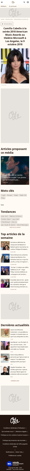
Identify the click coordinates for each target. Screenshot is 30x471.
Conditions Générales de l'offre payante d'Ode (15, 445)
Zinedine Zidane (5, 219)
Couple (3, 195)
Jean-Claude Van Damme (8, 225)
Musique (9, 195)
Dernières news (9, 19)
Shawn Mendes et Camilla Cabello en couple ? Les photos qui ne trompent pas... (14, 177)
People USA (23, 195)
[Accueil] (13, 2)
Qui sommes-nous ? (8, 431)
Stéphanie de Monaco (16, 216)
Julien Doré (4, 216)
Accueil (2, 19)
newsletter (28, 2)
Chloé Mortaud (5, 222)
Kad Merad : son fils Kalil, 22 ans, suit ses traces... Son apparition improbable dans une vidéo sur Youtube (19, 345)
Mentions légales (21, 431)
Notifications (10, 452)
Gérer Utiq (19, 452)
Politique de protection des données (14, 440)
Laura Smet (15, 219)
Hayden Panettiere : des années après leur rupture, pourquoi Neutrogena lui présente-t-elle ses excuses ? (19, 370)
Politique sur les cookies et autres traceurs (14, 435)
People (16, 195)
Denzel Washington (22, 225)
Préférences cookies (15, 455)
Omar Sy (14, 222)
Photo (3, 198)
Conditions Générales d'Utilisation (14, 428)
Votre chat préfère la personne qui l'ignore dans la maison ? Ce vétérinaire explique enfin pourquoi (19, 358)
